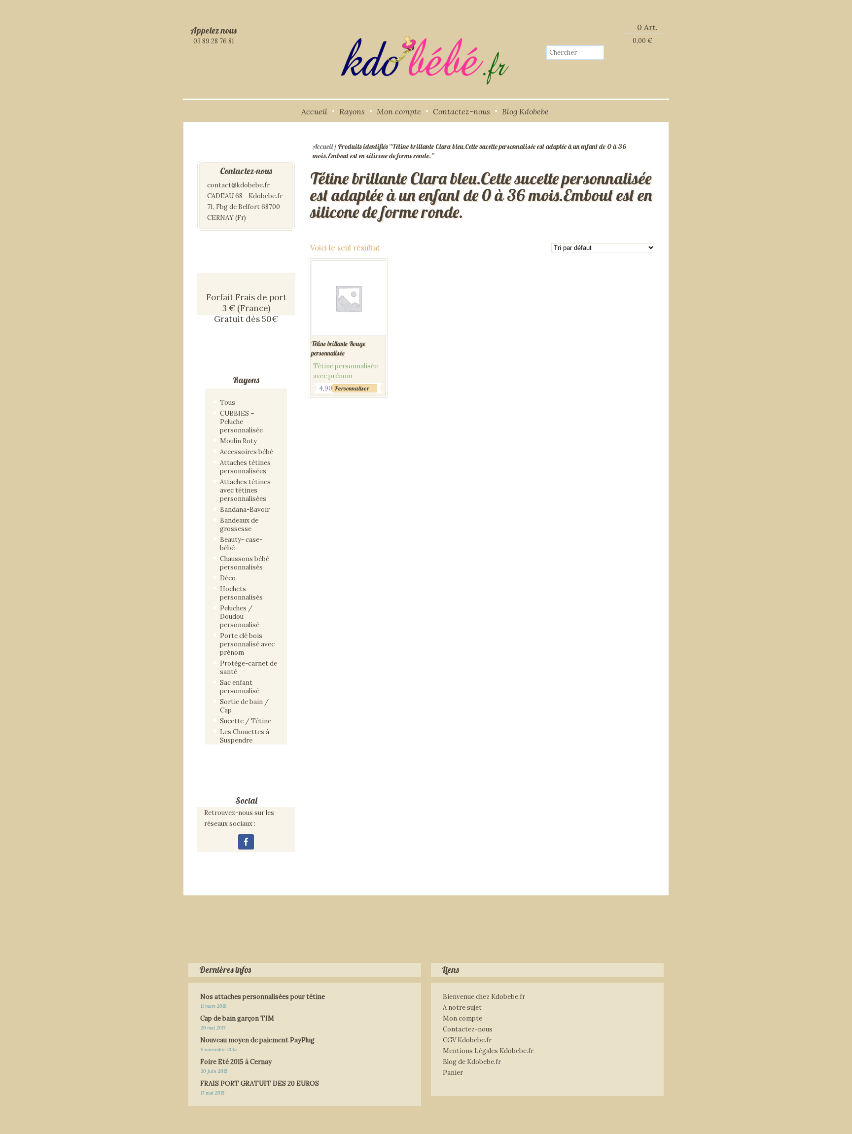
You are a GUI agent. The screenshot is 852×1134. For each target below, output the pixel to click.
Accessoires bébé (246, 452)
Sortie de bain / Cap (244, 706)
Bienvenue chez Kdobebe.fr (484, 996)
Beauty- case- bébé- (241, 543)
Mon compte (399, 111)
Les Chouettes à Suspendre (244, 736)
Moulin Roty (238, 441)
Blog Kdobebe (525, 111)
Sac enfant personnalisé (239, 686)
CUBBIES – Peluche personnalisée (241, 421)
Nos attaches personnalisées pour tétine (262, 996)
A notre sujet (462, 1007)
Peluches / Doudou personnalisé (239, 616)
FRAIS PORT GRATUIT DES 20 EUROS (259, 1083)
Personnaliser (351, 388)
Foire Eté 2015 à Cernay (236, 1062)
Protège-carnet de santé (248, 667)
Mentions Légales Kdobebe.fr (488, 1051)
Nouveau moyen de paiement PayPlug (257, 1040)
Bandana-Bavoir (245, 509)
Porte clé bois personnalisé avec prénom (247, 644)
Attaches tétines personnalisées (245, 467)
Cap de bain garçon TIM (237, 1018)
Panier (453, 1072)
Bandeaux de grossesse (239, 524)
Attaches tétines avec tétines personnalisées (245, 490)
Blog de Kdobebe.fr (472, 1062)
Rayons (352, 111)
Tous (227, 402)
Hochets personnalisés (241, 593)
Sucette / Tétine (245, 721)
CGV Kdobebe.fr (467, 1040)
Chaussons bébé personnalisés (244, 563)
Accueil (314, 111)
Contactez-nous (461, 111)
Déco (228, 578)
